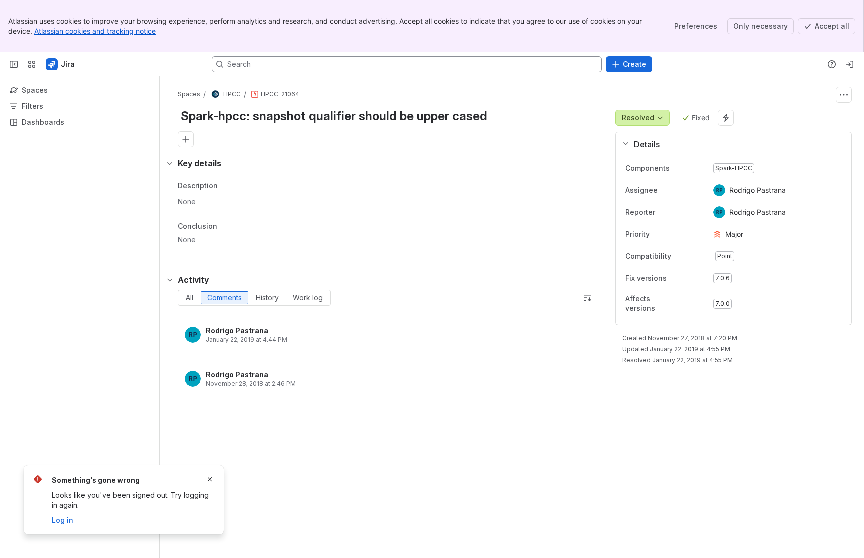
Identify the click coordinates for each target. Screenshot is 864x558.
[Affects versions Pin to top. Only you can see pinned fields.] (698, 304)
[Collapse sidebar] (14, 64)
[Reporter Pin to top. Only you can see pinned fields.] (678, 212)
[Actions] (844, 95)
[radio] (190, 297)
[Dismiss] (210, 479)
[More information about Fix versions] (677, 279)
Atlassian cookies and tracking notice (95, 31)
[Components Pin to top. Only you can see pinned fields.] (692, 168)
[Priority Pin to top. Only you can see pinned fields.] (672, 234)
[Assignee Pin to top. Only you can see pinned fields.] (680, 190)
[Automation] (726, 118)
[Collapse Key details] (170, 163)
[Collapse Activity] (170, 280)
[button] (730, 144)
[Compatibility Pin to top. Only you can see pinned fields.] (694, 256)
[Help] (832, 64)
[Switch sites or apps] (32, 64)
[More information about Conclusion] (228, 227)
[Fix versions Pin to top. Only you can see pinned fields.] (689, 278)
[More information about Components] (680, 169)
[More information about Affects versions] (686, 304)
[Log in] (850, 64)
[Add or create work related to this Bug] (186, 139)
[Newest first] (588, 298)
